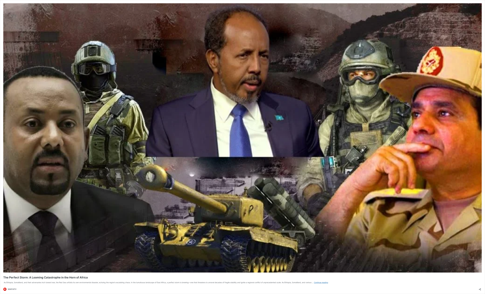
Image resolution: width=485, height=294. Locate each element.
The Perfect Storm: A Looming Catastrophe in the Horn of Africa (45, 277)
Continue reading (321, 282)
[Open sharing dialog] (480, 288)
